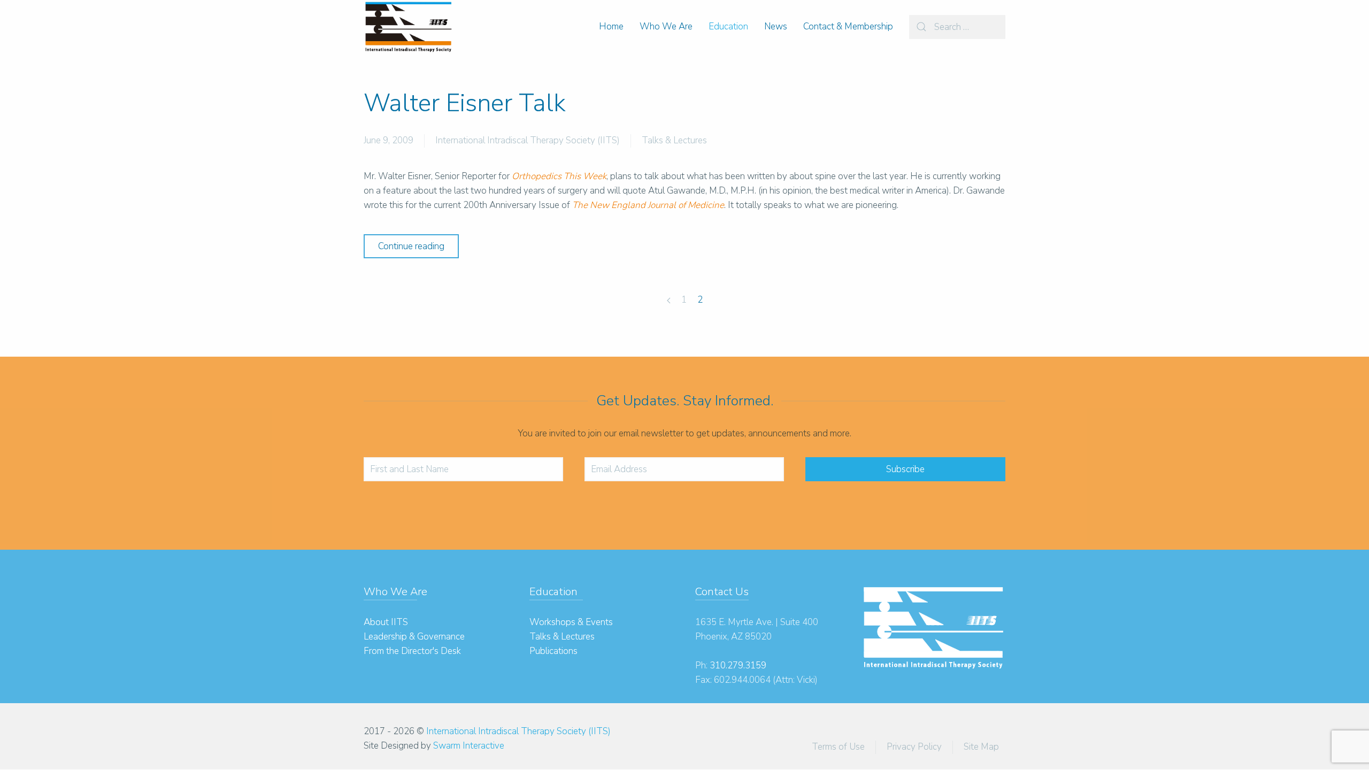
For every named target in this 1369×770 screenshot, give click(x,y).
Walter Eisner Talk (465, 103)
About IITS (386, 622)
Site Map (981, 747)
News (775, 26)
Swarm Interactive (468, 746)
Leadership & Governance (414, 636)
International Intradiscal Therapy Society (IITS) (527, 140)
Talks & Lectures (674, 140)
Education (728, 26)
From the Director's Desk (412, 651)
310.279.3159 (738, 665)
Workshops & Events (571, 622)
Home (611, 26)
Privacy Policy (914, 747)
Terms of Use (838, 747)
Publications (553, 651)
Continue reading (411, 246)
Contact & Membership (848, 26)
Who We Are (666, 26)
